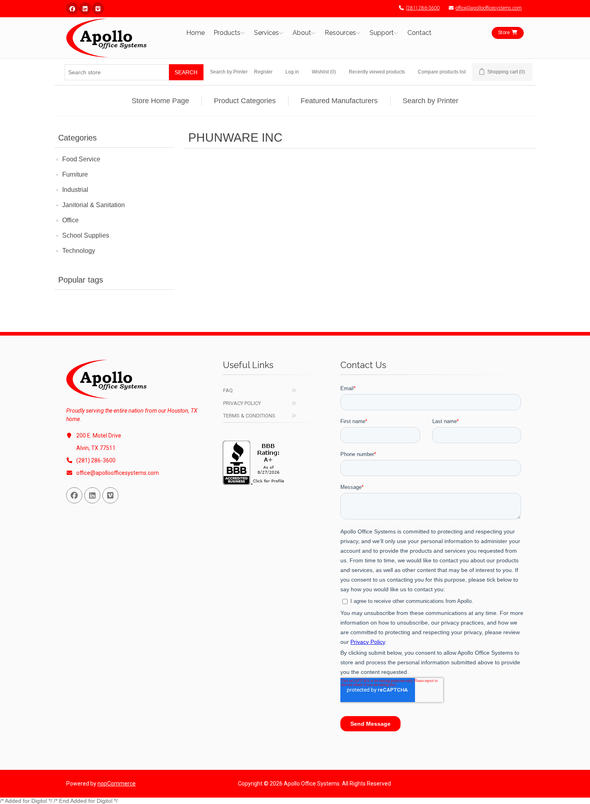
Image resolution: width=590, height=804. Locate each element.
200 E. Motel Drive (98, 435)
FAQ (228, 390)
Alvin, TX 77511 (96, 448)
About (302, 33)
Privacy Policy (242, 403)
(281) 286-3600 (422, 8)
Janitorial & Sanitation (93, 205)
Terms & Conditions (249, 416)
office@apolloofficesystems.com (489, 8)
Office (70, 220)
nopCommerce (117, 783)
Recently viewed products (377, 72)
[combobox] (117, 72)
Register (263, 72)
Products (227, 33)
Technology (78, 250)
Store (504, 32)
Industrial (75, 189)
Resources (340, 33)
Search (186, 72)
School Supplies (85, 235)
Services (266, 33)
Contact (419, 33)
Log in (292, 72)
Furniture (75, 174)
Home (195, 33)
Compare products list (442, 72)
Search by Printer (229, 72)
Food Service (81, 159)
